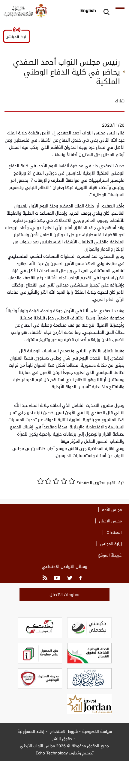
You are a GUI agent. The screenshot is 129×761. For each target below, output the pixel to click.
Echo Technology (52, 753)
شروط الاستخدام (63, 731)
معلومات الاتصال (65, 594)
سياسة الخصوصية (97, 731)
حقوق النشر (62, 738)
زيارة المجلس (111, 543)
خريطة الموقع (110, 555)
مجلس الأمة (112, 509)
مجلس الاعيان (110, 521)
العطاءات (114, 532)
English (88, 10)
